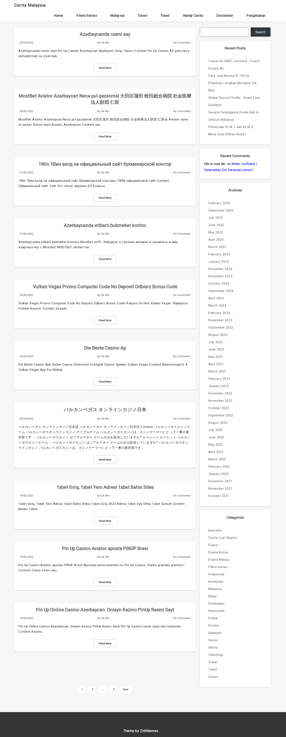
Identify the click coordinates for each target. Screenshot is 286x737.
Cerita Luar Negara (222, 538)
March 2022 (217, 459)
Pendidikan (216, 603)
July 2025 (215, 218)
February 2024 (219, 313)
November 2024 (220, 276)
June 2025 (216, 225)
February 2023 (219, 379)
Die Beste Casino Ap (105, 348)
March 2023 (217, 371)
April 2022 (216, 452)
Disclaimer (224, 16)
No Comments (182, 42)
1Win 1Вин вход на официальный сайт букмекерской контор (105, 164)
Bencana (215, 530)
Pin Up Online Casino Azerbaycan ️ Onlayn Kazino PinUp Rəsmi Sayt (105, 609)
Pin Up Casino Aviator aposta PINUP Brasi (105, 548)
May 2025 (215, 232)
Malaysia (117, 16)
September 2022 (220, 415)
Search (260, 32)
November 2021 (220, 488)
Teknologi (215, 655)
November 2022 (220, 401)
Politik (213, 618)
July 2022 (215, 430)
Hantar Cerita (193, 16)
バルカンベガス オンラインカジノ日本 (105, 409)
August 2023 (218, 335)
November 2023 (220, 320)
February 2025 (219, 254)
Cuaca (213, 545)
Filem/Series (86, 16)
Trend (165, 16)
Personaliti (216, 611)
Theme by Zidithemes (141, 731)
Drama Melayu (219, 560)
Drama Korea (218, 552)
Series (213, 640)
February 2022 (219, 466)
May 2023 (215, 357)
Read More (105, 68)
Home (58, 16)
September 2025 (220, 210)
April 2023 (216, 364)
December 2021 (220, 481)
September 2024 (220, 291)
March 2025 (217, 247)
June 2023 (216, 349)
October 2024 (218, 283)
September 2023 (220, 327)
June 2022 (216, 437)
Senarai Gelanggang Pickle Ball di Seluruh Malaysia (233, 116)
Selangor (215, 633)
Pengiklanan (255, 16)
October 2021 (218, 496)
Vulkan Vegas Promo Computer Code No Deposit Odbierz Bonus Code (105, 286)
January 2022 (218, 474)
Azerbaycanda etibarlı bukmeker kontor (105, 225)
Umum (213, 677)
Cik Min (105, 42)
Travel (142, 16)
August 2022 (218, 423)
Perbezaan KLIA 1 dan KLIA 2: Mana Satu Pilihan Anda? (231, 130)
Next (125, 689)
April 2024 (216, 298)
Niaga (212, 596)
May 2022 (215, 445)
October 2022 (218, 408)
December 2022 (220, 393)
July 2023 (215, 342)
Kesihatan (215, 581)
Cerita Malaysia (30, 5)
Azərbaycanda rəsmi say (105, 34)
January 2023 (218, 386)
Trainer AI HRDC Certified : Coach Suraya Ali (234, 64)
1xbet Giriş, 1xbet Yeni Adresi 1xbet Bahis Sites (105, 487)
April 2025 (216, 240)
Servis (213, 647)
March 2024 (217, 305)
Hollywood (216, 574)
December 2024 (220, 269)
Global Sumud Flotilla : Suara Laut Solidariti (234, 101)
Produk (213, 625)
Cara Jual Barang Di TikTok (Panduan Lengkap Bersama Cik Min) (232, 83)
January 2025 (218, 262)
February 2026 (219, 203)
